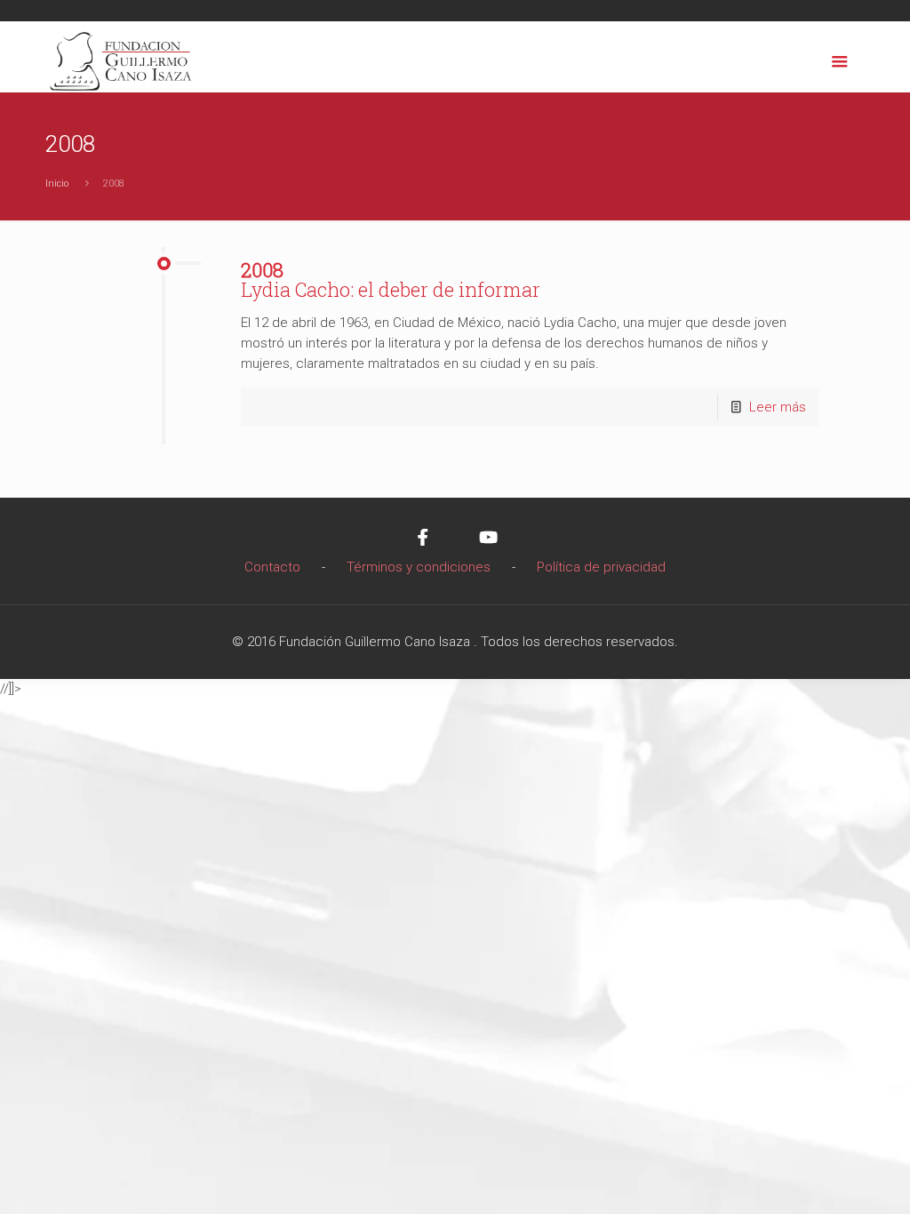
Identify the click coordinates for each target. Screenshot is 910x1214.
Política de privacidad (601, 567)
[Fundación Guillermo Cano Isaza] (120, 56)
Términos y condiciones (419, 567)
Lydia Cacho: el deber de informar (390, 279)
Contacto (272, 567)
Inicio (56, 183)
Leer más (777, 407)
